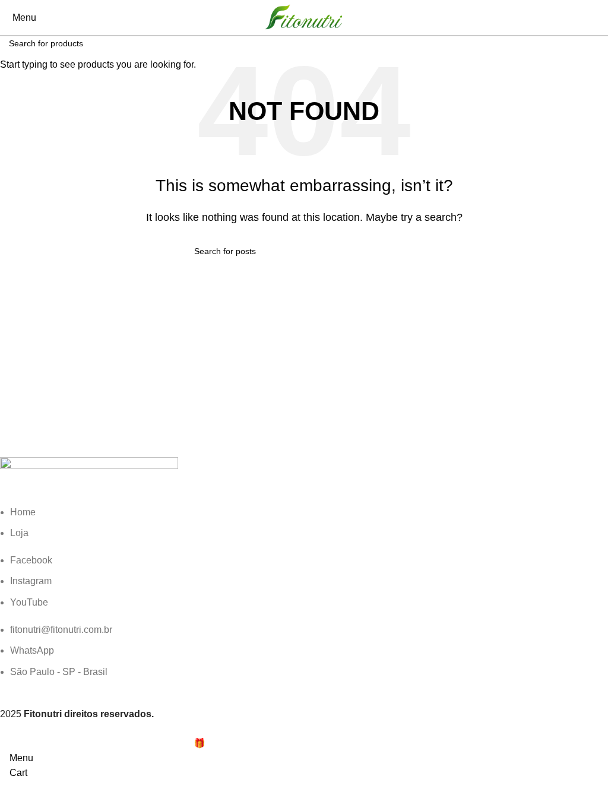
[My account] (601, 17)
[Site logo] (304, 17)
